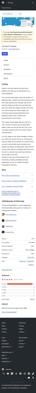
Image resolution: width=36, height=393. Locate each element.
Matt (4, 355)
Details (6, 60)
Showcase (22, 323)
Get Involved (23, 337)
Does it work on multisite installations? (14, 181)
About (4, 323)
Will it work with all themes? (10, 175)
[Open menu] (33, 2)
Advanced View (7, 270)
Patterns (21, 332)
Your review (5, 299)
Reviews (6, 65)
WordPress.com (8, 352)
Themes (21, 326)
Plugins (21, 329)
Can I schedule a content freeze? (12, 186)
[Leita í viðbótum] (20, 14)
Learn (3, 337)
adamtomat (9, 226)
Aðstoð (5, 78)
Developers (5, 344)
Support (4, 341)
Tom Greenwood (13, 49)
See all (32, 299)
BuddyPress (6, 361)
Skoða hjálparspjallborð (9, 312)
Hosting (4, 329)
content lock (22, 261)
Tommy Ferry (9, 232)
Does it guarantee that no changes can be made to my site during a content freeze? (11, 193)
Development (8, 74)
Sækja (5, 53)
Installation (7, 69)
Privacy (4, 332)
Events (21, 341)
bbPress (5, 358)
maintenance (30, 261)
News (3, 326)
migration (31, 265)
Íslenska (8, 369)
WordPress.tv (7, 347)
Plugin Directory (6, 8)
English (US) (30, 257)
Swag (21, 347)
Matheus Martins (10, 220)
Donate (22, 344)
